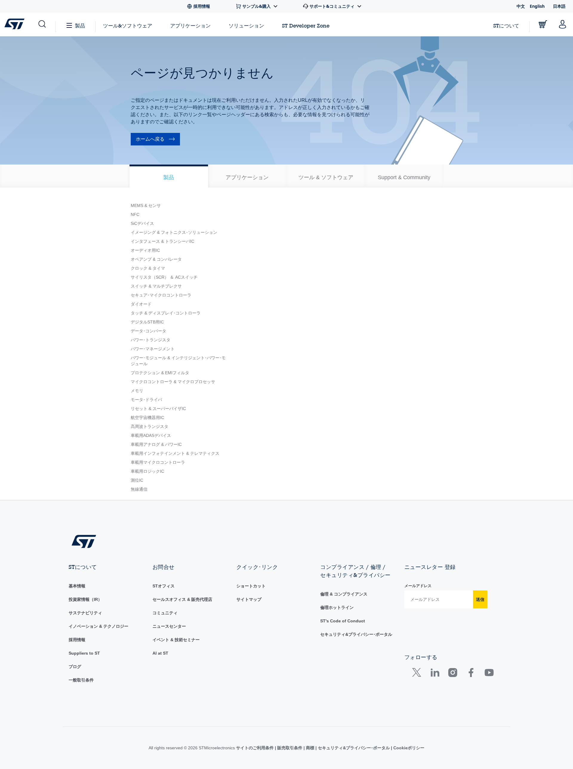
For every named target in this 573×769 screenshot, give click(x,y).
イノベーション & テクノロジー (98, 626)
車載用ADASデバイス (151, 435)
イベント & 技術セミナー (176, 639)
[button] (42, 24)
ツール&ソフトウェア (127, 25)
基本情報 (77, 586)
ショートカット (251, 586)
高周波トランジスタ (149, 426)
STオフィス (164, 586)
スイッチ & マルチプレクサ (156, 286)
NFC (135, 214)
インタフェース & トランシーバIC (162, 241)
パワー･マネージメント (153, 348)
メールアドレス (418, 586)
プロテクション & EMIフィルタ (160, 372)
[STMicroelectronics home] (15, 24)
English (537, 6)
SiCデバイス (142, 223)
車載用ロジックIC (147, 471)
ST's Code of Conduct (342, 620)
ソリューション (246, 25)
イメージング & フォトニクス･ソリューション (174, 232)
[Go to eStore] (543, 24)
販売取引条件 (290, 747)
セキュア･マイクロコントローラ (161, 295)
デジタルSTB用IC (147, 322)
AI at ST (160, 653)
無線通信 (139, 489)
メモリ (137, 390)
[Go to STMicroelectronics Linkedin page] (434, 674)
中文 (521, 6)
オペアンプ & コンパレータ (156, 259)
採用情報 (77, 639)
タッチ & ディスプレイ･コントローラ (166, 313)
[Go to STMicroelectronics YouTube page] (489, 674)
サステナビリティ (85, 612)
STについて (506, 25)
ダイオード (141, 304)
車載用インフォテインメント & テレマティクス (175, 453)
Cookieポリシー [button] (408, 747)
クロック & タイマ (148, 268)
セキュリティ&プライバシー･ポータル (356, 634)
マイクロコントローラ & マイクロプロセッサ (173, 381)
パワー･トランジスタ (150, 339)
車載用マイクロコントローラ (158, 462)
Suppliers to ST (84, 653)
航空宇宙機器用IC (147, 417)
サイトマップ (248, 599)
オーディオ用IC (145, 250)
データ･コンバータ (148, 331)
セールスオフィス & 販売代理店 (182, 599)
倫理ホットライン (337, 607)
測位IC (137, 480)
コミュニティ (165, 612)
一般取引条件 (81, 680)
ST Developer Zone (305, 25)
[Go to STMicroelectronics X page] (418, 674)
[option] (169, 176)
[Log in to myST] (562, 24)
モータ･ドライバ (146, 399)
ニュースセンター (169, 626)
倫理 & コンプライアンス (343, 594)
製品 (80, 25)
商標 (310, 747)
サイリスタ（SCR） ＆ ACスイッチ (164, 277)
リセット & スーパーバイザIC (158, 408)
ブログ (75, 666)
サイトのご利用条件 (255, 747)
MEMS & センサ (146, 205)
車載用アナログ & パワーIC (156, 444)
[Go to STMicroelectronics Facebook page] (471, 674)
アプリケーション (190, 25)
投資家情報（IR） (85, 599)
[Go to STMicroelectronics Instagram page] (452, 674)
